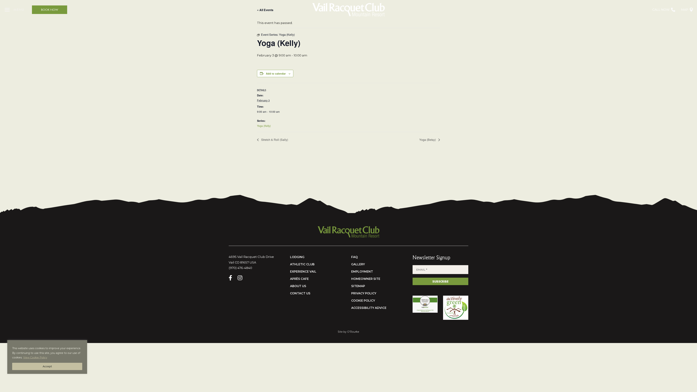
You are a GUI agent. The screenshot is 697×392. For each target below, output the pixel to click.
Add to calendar (276, 73)
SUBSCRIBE (440, 281)
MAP (684, 9)
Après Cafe (299, 279)
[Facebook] (230, 278)
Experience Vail (303, 271)
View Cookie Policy (35, 357)
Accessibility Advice (368, 308)
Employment (362, 271)
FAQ (354, 257)
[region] (47, 357)
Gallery (358, 264)
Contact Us (300, 293)
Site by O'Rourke (348, 331)
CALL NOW (661, 9)
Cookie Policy (363, 300)
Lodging (297, 257)
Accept (47, 366)
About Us (298, 286)
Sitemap (358, 286)
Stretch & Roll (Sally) (274, 140)
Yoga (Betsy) (428, 140)
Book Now (49, 9)
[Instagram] (240, 278)
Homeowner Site (365, 279)
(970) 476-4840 (240, 268)
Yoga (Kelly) (264, 126)
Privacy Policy (363, 293)
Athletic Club (302, 264)
